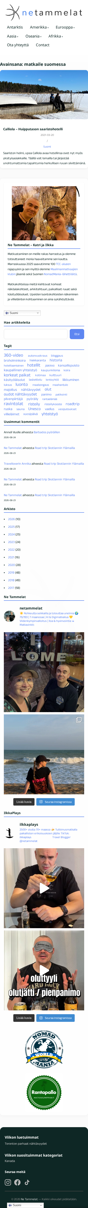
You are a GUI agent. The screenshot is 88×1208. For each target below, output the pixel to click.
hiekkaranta (38, 360)
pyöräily (32, 399)
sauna (20, 409)
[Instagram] (8, 1182)
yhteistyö (50, 413)
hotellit (33, 364)
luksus (8, 384)
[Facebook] (17, 1182)
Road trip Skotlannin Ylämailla (55, 448)
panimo (46, 394)
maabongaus (40, 384)
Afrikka (55, 36)
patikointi (61, 394)
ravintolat (13, 403)
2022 (11, 549)
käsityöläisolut (14, 379)
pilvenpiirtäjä (13, 399)
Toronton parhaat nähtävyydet (26, 1143)
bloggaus (57, 355)
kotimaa (40, 375)
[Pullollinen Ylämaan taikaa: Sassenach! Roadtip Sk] (44, 888)
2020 (11, 565)
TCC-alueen (63, 264)
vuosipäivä (30, 414)
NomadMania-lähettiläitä (60, 274)
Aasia (11, 36)
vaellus (49, 409)
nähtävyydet (31, 389)
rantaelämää (49, 399)
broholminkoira (15, 360)
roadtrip (72, 404)
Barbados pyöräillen (47, 432)
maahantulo (60, 384)
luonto (22, 384)
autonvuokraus (37, 355)
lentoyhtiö (52, 379)
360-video (13, 355)
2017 (11, 588)
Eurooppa (64, 27)
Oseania (32, 36)
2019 (11, 572)
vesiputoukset (67, 409)
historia (56, 360)
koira (67, 370)
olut (48, 389)
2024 (11, 534)
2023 (11, 542)
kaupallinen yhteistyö (20, 370)
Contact (42, 44)
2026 (11, 519)
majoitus (10, 389)
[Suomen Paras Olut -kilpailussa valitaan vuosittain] (44, 970)
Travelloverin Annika (17, 463)
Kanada (10, 1161)
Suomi (47, 146)
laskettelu (35, 379)
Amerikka (38, 27)
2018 (11, 580)
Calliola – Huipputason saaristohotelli (33, 129)
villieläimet (11, 414)
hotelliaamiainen (14, 365)
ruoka (8, 409)
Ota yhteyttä (18, 44)
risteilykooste (53, 404)
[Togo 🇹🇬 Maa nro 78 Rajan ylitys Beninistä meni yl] (44, 672)
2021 (11, 557)
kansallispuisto (68, 365)
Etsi (76, 334)
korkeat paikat (17, 374)
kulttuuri (55, 375)
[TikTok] (27, 1182)
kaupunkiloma (50, 370)
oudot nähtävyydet (20, 394)
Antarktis (15, 27)
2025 (11, 526)
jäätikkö (50, 365)
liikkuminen (71, 379)
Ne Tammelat (13, 448)
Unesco (34, 408)
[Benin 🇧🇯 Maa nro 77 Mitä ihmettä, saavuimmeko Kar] (44, 754)
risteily (34, 403)
